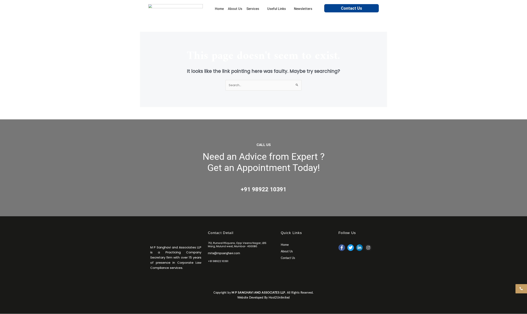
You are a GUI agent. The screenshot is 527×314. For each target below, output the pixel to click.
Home (285, 244)
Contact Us (351, 8)
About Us (287, 251)
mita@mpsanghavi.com (224, 253)
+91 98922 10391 (263, 189)
